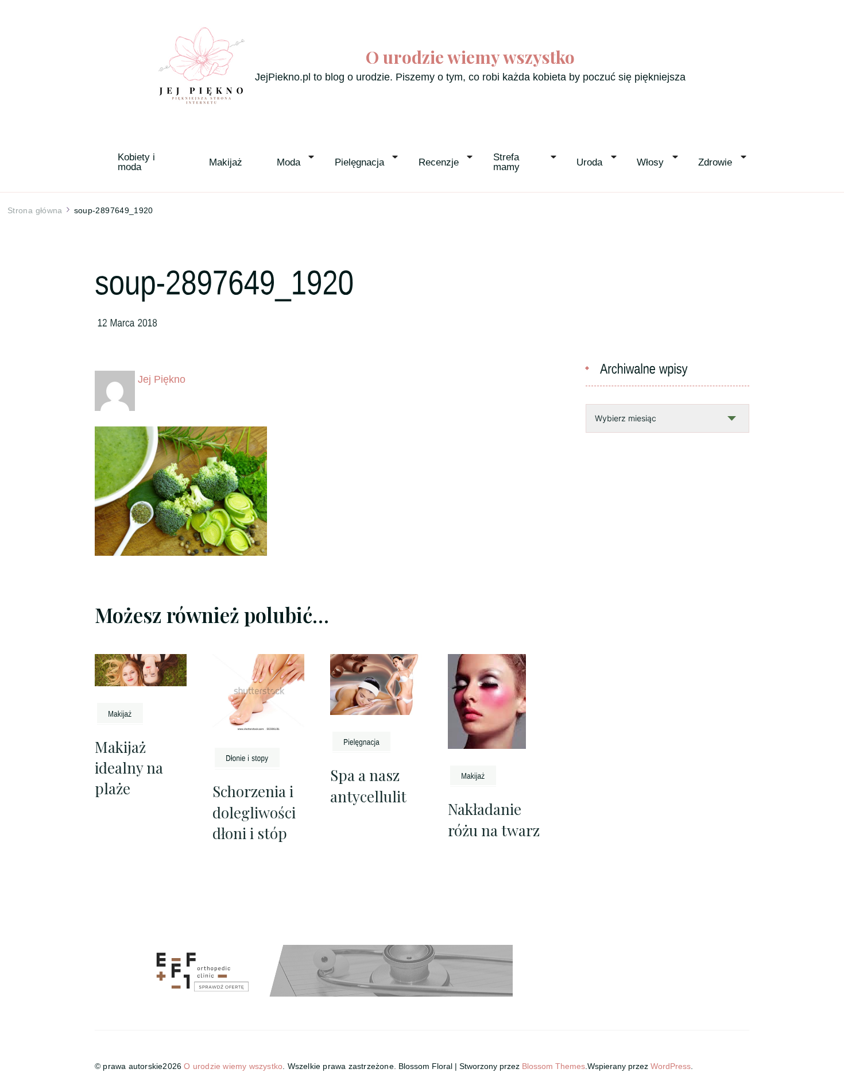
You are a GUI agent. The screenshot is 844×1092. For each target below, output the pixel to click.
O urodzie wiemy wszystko (470, 57)
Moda (288, 162)
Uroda (589, 162)
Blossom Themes (553, 1066)
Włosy (650, 162)
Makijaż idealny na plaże (129, 768)
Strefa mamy (507, 162)
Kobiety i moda (138, 162)
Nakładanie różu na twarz (494, 819)
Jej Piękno (161, 379)
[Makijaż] (120, 712)
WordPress (671, 1066)
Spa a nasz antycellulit (368, 785)
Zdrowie (715, 162)
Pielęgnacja (359, 162)
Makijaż (225, 162)
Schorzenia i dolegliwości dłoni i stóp (254, 812)
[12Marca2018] (128, 322)
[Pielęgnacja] (361, 741)
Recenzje (439, 162)
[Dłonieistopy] (247, 757)
